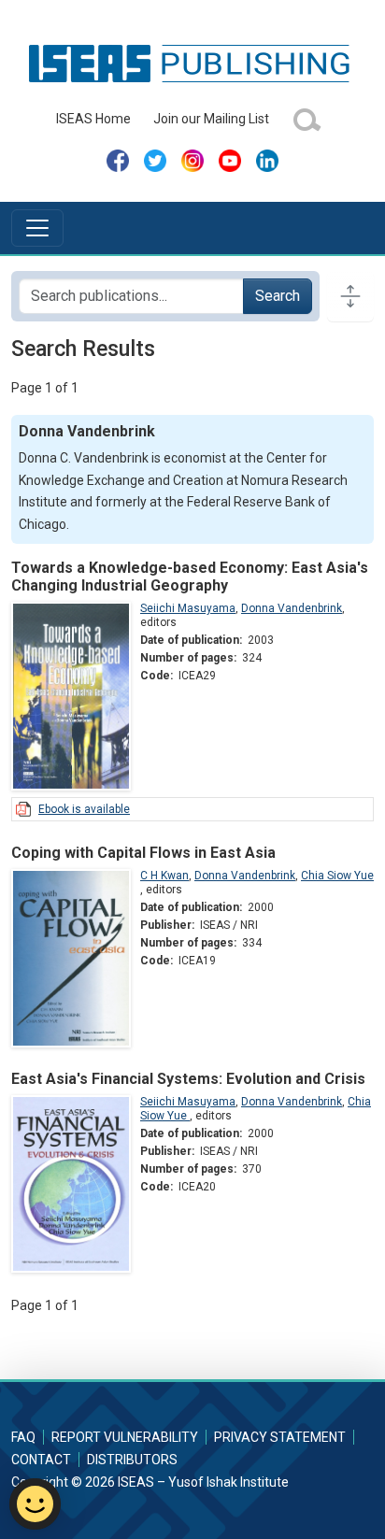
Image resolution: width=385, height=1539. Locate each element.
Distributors (132, 1459)
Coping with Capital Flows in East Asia (143, 853)
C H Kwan (164, 875)
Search (277, 296)
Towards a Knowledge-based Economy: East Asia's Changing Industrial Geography (189, 576)
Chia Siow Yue (337, 875)
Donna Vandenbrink (291, 608)
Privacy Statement (280, 1437)
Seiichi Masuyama (187, 608)
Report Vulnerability (124, 1437)
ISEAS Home (93, 118)
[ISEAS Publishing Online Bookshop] (192, 62)
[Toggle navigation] (37, 228)
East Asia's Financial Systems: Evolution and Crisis (188, 1079)
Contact (41, 1459)
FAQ (23, 1437)
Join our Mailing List (211, 118)
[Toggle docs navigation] (350, 296)
